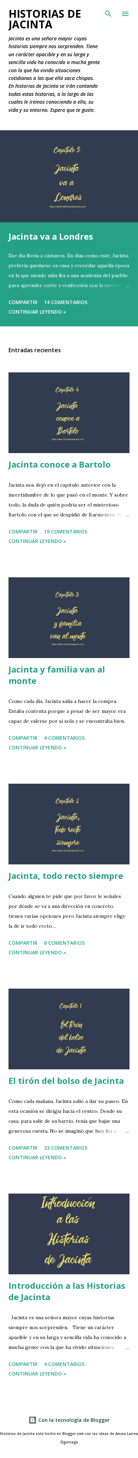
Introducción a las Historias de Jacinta (66, 1291)
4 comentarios (64, 737)
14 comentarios (65, 302)
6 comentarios (64, 942)
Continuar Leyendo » (37, 311)
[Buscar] (108, 12)
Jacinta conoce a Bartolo (59, 464)
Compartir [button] (23, 302)
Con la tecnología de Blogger (73, 1420)
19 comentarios (65, 531)
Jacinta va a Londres (50, 236)
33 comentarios (65, 1147)
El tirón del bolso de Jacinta (66, 1080)
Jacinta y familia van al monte (56, 674)
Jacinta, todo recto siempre (65, 875)
